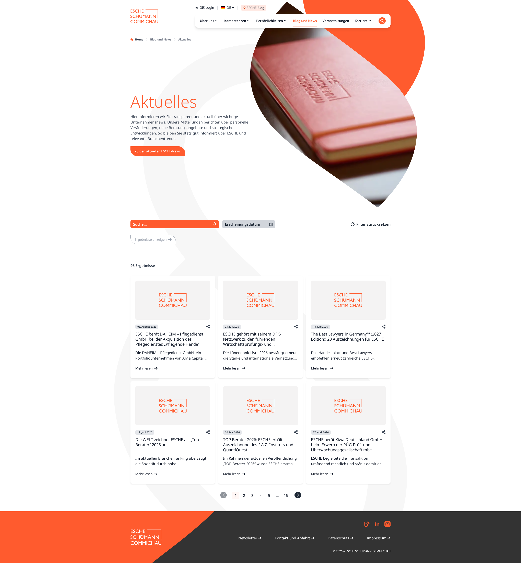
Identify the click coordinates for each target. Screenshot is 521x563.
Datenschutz (338, 538)
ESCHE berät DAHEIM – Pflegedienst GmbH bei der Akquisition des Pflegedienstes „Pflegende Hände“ (169, 339)
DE (229, 7)
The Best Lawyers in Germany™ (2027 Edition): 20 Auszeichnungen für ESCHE (347, 336)
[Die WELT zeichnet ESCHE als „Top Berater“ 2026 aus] (172, 405)
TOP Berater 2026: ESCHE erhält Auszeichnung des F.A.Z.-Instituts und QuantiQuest (258, 445)
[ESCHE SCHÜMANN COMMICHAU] (144, 16)
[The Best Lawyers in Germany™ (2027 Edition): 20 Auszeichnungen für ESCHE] (348, 300)
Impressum (376, 538)
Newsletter (247, 538)
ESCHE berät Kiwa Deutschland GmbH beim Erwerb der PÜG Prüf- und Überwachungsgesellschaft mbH (347, 445)
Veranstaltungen (336, 21)
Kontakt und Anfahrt (292, 538)
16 (286, 495)
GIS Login (206, 7)
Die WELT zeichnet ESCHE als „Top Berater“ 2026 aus (167, 442)
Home (139, 39)
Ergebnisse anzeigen (151, 239)
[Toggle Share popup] (208, 326)
